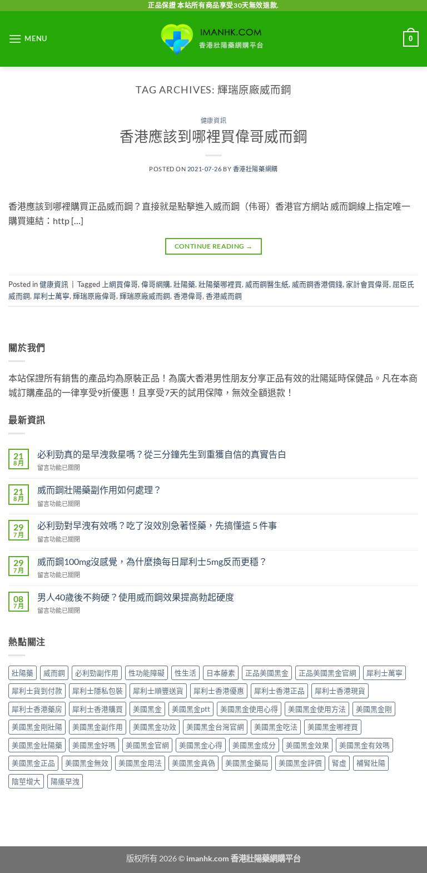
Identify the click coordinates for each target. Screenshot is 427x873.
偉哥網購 (155, 284)
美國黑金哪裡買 (332, 726)
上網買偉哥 (120, 284)
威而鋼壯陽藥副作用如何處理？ (99, 489)
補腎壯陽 (370, 762)
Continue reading (214, 246)
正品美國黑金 (267, 672)
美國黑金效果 (307, 745)
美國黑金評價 (300, 762)
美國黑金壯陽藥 (37, 745)
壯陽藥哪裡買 (220, 284)
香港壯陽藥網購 (255, 168)
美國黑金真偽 (193, 762)
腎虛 (339, 762)
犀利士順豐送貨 (158, 690)
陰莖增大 (26, 781)
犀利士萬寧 (51, 295)
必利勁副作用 (96, 672)
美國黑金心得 (200, 745)
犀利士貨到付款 (37, 690)
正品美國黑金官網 (327, 672)
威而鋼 (54, 672)
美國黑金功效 (154, 726)
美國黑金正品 (33, 762)
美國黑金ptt (191, 709)
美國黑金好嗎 (94, 745)
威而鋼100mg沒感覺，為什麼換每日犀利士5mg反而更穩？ (152, 561)
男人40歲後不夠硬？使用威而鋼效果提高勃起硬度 (135, 597)
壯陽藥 (184, 284)
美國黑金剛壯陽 (37, 726)
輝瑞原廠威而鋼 (145, 295)
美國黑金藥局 (247, 762)
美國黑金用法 (140, 762)
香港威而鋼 (224, 295)
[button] (27, 38)
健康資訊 (213, 120)
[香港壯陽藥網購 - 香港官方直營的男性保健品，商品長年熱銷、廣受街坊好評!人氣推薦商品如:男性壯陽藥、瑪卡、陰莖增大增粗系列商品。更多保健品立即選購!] (213, 39)
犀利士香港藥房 (37, 709)
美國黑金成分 (254, 745)
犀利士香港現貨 (340, 690)
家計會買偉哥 (367, 284)
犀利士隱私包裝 (97, 690)
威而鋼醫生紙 (267, 284)
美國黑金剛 (374, 709)
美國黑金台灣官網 (215, 726)
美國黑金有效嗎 (364, 745)
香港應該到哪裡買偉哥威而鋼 (213, 136)
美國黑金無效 (86, 762)
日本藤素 (220, 672)
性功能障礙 (146, 672)
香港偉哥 (187, 295)
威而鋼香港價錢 (317, 284)
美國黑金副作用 (97, 726)
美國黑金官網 (147, 745)
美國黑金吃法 (275, 726)
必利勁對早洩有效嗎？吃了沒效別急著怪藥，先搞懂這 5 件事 (157, 525)
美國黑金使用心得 (249, 709)
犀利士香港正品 (279, 690)
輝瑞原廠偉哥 (94, 295)
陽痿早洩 (65, 781)
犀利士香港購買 (97, 709)
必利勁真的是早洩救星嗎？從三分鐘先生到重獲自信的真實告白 (161, 454)
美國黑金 (147, 709)
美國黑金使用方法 (317, 709)
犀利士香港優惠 (218, 690)
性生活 (185, 672)
